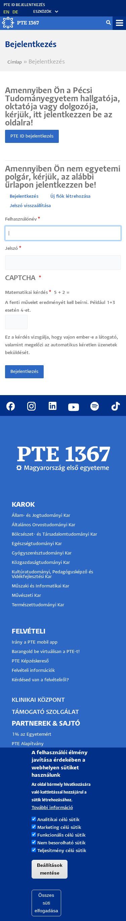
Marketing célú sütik (59, 828)
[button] (42, 11)
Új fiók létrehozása (70, 196)
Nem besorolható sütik (61, 843)
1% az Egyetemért (31, 734)
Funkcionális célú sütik (61, 835)
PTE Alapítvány (28, 744)
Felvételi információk (33, 670)
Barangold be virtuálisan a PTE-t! (46, 652)
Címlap (14, 62)
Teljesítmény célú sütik (61, 851)
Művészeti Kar (26, 595)
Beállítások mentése (49, 869)
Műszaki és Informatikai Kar (40, 586)
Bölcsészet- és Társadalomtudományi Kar (54, 534)
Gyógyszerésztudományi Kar (42, 553)
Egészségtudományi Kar (37, 544)
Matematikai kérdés (26, 293)
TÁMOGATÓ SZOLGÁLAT (45, 712)
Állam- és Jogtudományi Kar (41, 515)
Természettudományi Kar (39, 605)
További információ (52, 808)
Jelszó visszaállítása (30, 206)
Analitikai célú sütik (58, 820)
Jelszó (11, 248)
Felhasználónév (21, 219)
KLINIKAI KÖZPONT (38, 700)
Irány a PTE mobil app (35, 642)
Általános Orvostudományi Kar (43, 525)
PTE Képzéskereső (30, 661)
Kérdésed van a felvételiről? (40, 680)
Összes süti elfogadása (46, 902)
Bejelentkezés (24, 196)
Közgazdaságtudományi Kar (41, 563)
